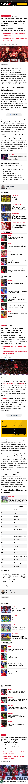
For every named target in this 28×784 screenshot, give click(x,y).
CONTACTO (18, 51)
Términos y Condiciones (20, 39)
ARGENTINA (10, 47)
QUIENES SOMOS (5, 51)
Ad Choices (12, 61)
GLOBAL (3, 48)
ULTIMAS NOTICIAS (14, 4)
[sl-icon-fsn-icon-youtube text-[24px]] (26, 43)
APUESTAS (18, 53)
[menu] (1, 4)
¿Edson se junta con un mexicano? (14, 1)
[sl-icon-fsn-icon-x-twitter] (21, 43)
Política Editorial (5, 61)
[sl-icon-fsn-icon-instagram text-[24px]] (18, 43)
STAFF (12, 51)
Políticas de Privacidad (19, 60)
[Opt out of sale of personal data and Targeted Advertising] (2, 781)
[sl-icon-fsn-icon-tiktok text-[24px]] (23, 43)
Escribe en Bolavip (5, 53)
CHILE (20, 47)
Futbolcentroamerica (6, 54)
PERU (12, 48)
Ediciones (3, 47)
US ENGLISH (18, 48)
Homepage (25, 28)
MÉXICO (8, 48)
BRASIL (15, 47)
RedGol (13, 53)
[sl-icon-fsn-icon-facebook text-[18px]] (15, 43)
